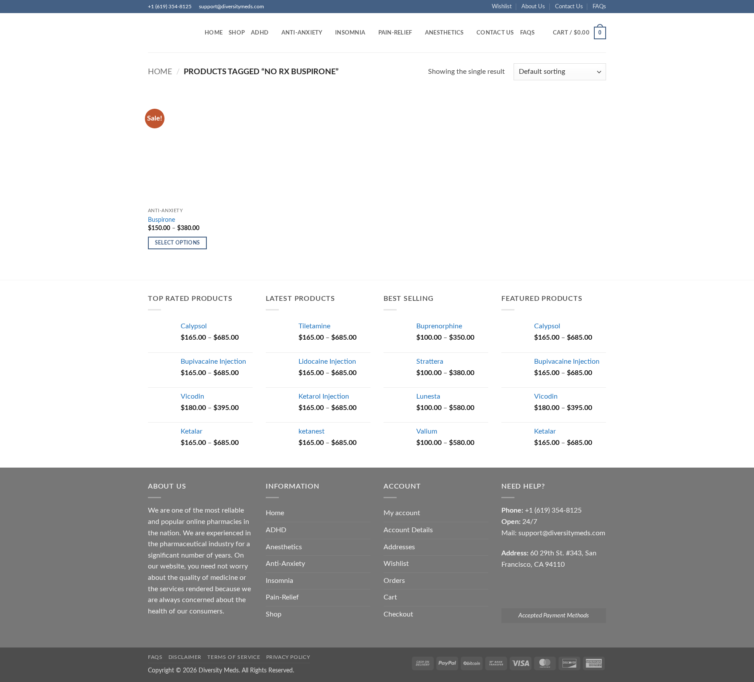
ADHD (259, 32)
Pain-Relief (395, 32)
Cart (390, 597)
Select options (177, 243)
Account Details (408, 530)
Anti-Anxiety (301, 32)
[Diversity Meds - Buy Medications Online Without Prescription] (170, 32)
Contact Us (569, 6)
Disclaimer (185, 657)
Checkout (398, 614)
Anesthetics (444, 32)
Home (214, 32)
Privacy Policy (288, 657)
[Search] (544, 32)
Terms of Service (233, 657)
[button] (579, 33)
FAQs (599, 6)
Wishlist (502, 6)
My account (402, 513)
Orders (394, 580)
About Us (533, 6)
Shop (237, 32)
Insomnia (350, 32)
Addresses (399, 547)
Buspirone (161, 220)
